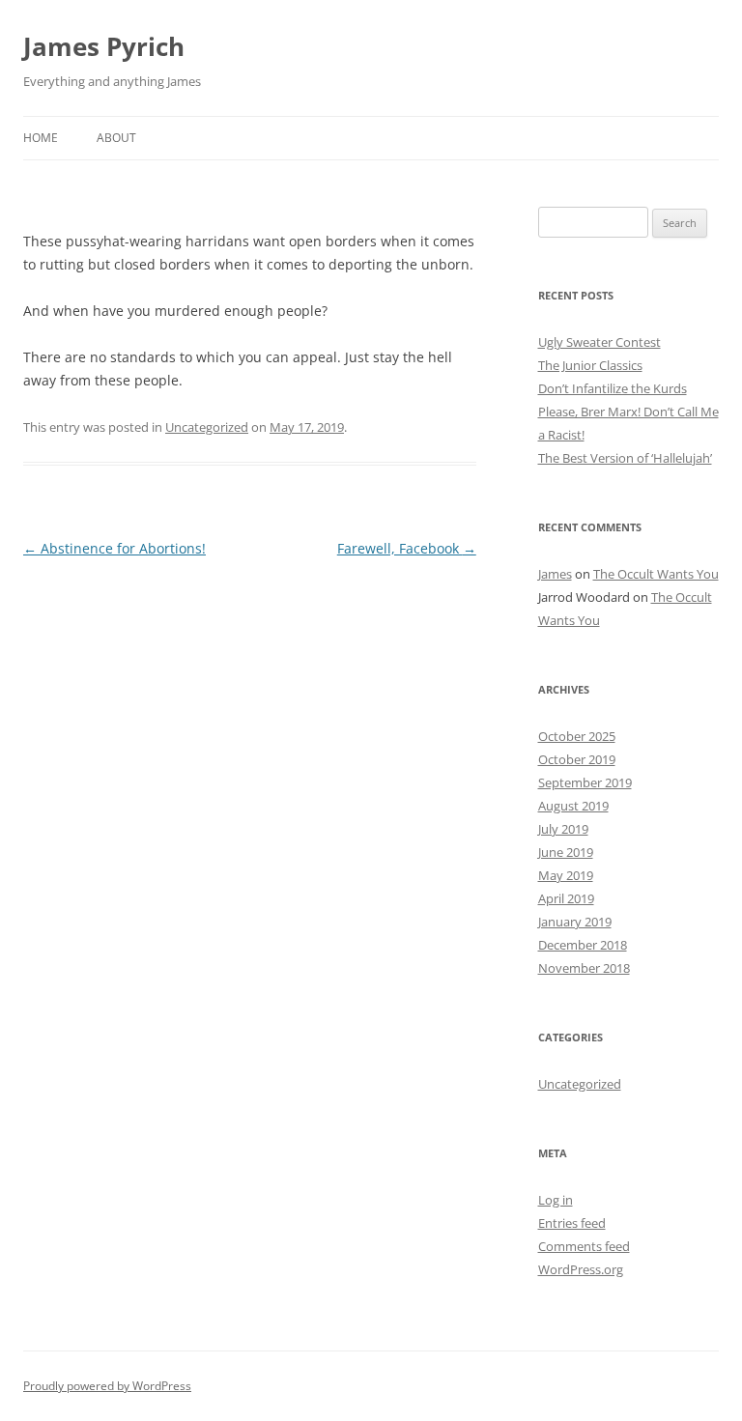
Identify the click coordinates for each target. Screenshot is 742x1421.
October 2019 (576, 759)
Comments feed (584, 1246)
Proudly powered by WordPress (107, 1386)
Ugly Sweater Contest (599, 342)
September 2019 (585, 782)
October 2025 (576, 736)
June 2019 (565, 852)
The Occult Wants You (656, 574)
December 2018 (582, 944)
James (555, 574)
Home (40, 137)
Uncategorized (206, 427)
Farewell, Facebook (406, 548)
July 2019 (563, 829)
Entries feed (572, 1223)
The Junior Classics (590, 365)
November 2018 (584, 968)
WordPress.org (580, 1269)
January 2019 (575, 921)
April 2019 (566, 898)
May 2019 (565, 875)
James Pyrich (104, 46)
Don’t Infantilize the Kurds (612, 388)
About (116, 137)
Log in (555, 1199)
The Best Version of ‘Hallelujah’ (625, 458)
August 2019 (573, 805)
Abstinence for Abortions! (114, 548)
